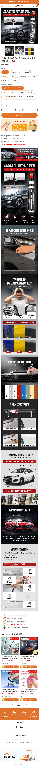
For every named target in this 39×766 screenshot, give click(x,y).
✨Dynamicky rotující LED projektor (28, 657)
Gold (5, 80)
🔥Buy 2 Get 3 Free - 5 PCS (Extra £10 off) (18, 92)
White (5, 72)
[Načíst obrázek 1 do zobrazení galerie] (9, 50)
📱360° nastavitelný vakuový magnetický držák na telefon (8, 690)
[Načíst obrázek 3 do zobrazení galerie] (29, 50)
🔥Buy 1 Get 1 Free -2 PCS (12, 88)
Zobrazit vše (19, 705)
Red (4, 76)
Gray (33, 76)
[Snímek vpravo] (37, 51)
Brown (14, 80)
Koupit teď (19, 115)
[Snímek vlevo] (2, 51)
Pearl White (16, 72)
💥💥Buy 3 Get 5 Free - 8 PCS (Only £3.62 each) (19, 97)
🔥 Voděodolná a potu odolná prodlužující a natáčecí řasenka (9, 657)
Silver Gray (23, 76)
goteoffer (23, 764)
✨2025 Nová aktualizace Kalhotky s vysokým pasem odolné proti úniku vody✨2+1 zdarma (29, 690)
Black (27, 72)
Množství (4, 102)
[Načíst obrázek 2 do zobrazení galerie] (19, 50)
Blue (12, 76)
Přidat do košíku (11, 667)
